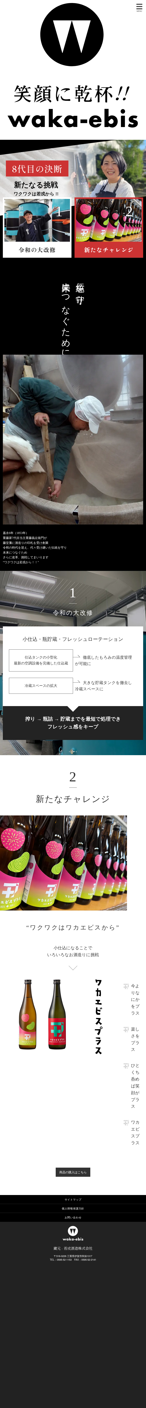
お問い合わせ (73, 1217)
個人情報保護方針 (73, 1208)
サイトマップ (73, 1199)
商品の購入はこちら (73, 1172)
